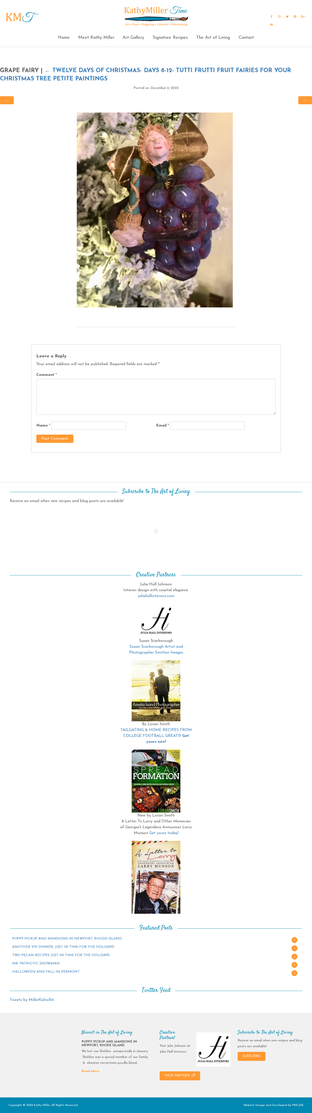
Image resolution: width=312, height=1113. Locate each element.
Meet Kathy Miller (96, 38)
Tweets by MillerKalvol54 (32, 1000)
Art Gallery (133, 38)
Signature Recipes (170, 38)
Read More (90, 1071)
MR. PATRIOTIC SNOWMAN (36, 963)
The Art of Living (213, 38)
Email (162, 426)
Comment (46, 375)
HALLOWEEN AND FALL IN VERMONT (46, 972)
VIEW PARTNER (178, 1075)
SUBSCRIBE (251, 1056)
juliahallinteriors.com (156, 596)
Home (64, 38)
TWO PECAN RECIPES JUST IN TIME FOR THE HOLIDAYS (61, 955)
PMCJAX (297, 1105)
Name (43, 426)
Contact (246, 38)
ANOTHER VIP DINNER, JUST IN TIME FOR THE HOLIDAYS (63, 947)
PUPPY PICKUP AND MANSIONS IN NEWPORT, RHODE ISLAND (67, 939)
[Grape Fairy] (155, 210)
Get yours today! (163, 833)
